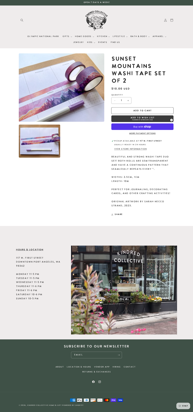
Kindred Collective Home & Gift (44, 405)
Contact (129, 367)
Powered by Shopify (73, 405)
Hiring (116, 367)
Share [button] (118, 214)
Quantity (117, 95)
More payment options (142, 133)
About (59, 367)
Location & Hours (79, 367)
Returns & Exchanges (96, 372)
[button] (22, 20)
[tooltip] (171, 120)
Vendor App (101, 367)
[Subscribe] (119, 355)
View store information (130, 149)
